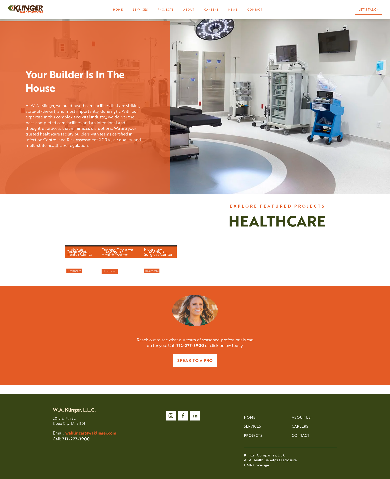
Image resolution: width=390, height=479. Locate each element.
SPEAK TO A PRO (195, 360)
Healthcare (74, 271)
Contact (254, 9)
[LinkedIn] (195, 415)
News (233, 9)
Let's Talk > (369, 9)
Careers (211, 9)
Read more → (79, 251)
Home (118, 9)
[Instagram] (171, 415)
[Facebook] (183, 415)
